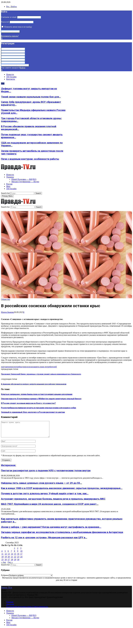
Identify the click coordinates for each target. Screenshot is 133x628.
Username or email (8, 17)
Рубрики (5, 575)
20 (9, 557)
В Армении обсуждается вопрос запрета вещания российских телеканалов (33, 384)
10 (21, 551)
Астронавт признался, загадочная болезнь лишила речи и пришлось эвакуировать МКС (53, 498)
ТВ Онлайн (11, 77)
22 (15, 557)
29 (15, 559)
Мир (8, 186)
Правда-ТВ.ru (6, 587)
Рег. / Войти (11, 6)
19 (6, 557)
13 (9, 554)
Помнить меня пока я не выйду (18, 27)
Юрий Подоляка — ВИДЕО (23, 179)
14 (12, 554)
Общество (5, 299)
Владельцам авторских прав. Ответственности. (27, 606)
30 (18, 559)
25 (2, 559)
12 (6, 554)
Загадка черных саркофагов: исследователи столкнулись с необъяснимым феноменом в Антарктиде (62, 532)
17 (21, 554)
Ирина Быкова (7, 312)
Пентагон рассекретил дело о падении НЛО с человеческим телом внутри (46, 470)
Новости (10, 74)
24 (21, 557)
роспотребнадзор (18, 367)
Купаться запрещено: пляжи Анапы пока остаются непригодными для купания (36, 394)
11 (2, 554)
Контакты (10, 79)
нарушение (6, 367)
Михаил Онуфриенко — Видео (25, 182)
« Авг (3, 562)
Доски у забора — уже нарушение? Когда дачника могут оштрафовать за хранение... (51, 527)
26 (6, 559)
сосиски (29, 367)
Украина (10, 177)
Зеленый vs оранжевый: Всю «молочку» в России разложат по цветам (33, 412)
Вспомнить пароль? (10, 36)
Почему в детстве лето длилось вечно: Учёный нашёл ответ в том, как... (44, 493)
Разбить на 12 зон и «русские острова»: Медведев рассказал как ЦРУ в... (44, 537)
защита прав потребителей (45, 367)
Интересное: (8, 465)
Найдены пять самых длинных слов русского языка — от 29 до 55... (41, 483)
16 (18, 554)
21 (12, 557)
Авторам (10, 604)
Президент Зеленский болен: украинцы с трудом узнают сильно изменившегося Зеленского (41, 374)
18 (2, 557)
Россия (9, 184)
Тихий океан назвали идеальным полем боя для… (31, 96)
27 (9, 559)
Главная (9, 601)
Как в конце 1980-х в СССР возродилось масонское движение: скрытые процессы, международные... (61, 488)
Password (5, 22)
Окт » (10, 562)
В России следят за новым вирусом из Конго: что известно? (28, 403)
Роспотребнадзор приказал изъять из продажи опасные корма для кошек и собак (38, 408)
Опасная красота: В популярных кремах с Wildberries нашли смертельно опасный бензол (41, 399)
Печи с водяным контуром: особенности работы (30, 159)
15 (15, 554)
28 (12, 559)
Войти (22, 68)
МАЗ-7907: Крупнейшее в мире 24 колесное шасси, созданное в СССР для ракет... (49, 504)
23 (18, 557)
